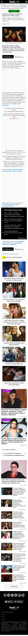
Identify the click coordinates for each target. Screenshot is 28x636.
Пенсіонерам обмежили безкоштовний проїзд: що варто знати (13, 232)
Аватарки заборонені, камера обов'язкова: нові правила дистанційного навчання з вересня (14, 226)
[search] (1, 1)
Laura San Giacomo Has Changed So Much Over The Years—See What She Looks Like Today (14, 322)
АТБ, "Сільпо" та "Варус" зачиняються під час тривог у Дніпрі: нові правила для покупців (14, 214)
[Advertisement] (14, 135)
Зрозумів (14, 11)
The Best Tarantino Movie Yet (14, 364)
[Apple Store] (9, 601)
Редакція (3, 617)
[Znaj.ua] (14, 1)
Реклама (3, 614)
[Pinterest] (23, 595)
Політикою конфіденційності (19, 6)
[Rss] (5, 595)
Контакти (3, 619)
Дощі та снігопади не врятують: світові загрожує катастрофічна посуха (13, 220)
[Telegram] (8, 595)
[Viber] (12, 595)
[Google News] (15, 595)
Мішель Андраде (9, 254)
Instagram (16, 254)
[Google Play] (19, 601)
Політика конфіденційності (7, 612)
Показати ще (21, 238)
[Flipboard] (19, 595)
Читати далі (14, 586)
